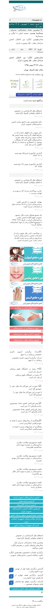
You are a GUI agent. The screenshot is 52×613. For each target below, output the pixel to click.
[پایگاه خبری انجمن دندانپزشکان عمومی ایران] (22, 8)
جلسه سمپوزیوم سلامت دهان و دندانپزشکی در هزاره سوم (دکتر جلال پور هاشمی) (27, 471)
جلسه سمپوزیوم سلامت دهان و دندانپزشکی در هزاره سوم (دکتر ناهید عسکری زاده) (27, 484)
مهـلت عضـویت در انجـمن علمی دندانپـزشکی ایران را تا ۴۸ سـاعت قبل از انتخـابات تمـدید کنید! (27, 204)
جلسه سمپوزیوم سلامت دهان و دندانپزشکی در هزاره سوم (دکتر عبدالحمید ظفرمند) (29, 444)
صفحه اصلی (23, 33)
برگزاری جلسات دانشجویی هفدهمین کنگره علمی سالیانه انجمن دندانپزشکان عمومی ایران (26, 555)
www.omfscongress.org (25, 74)
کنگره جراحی (37, 95)
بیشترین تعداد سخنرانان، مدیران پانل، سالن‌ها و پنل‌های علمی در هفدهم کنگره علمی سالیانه (27, 545)
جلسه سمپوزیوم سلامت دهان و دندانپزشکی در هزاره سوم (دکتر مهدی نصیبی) (26, 458)
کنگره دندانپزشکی (23, 95)
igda (22, 49)
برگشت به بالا (37, 601)
